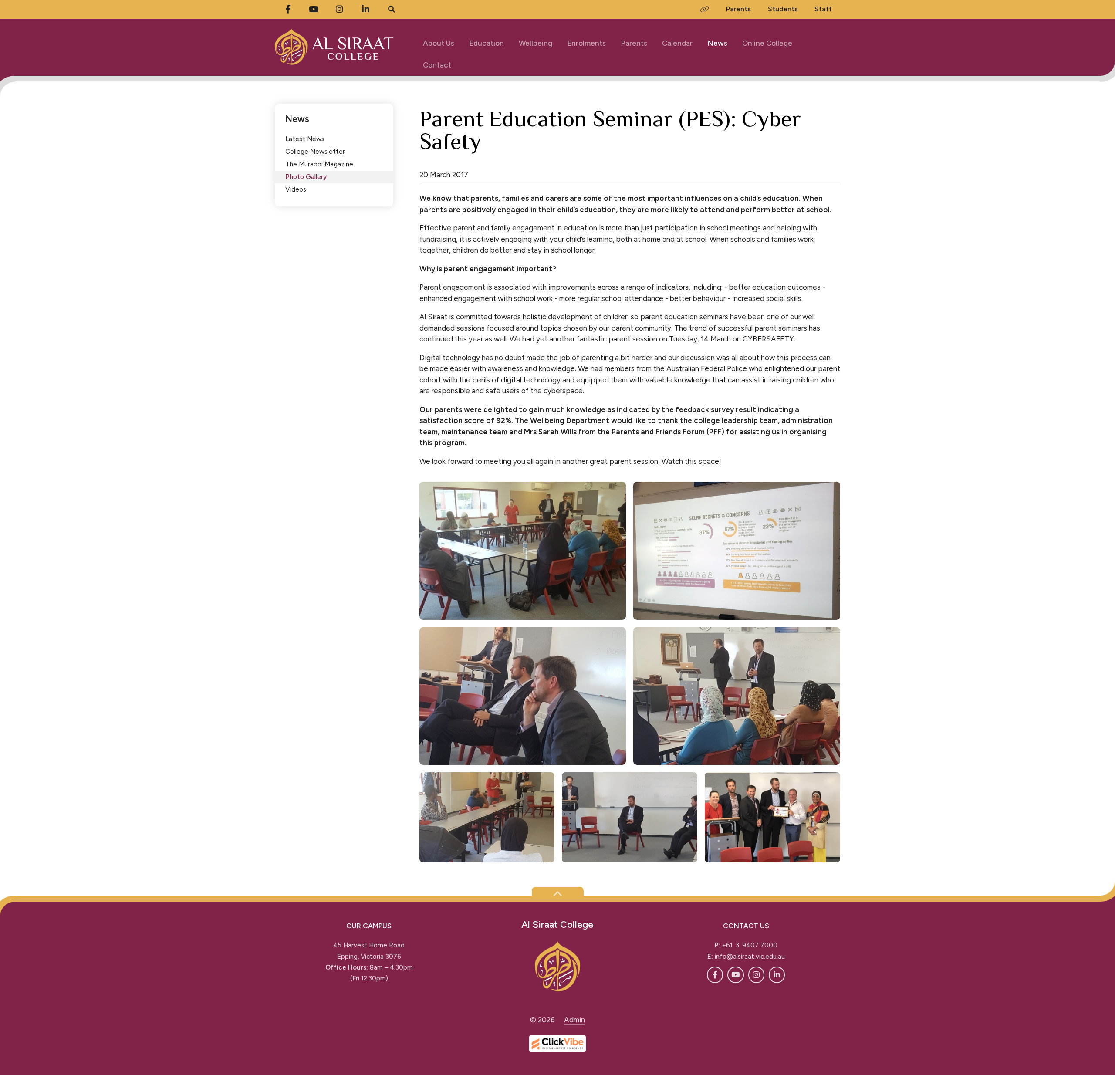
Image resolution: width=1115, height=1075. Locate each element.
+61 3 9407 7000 (749, 945)
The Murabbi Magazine (319, 164)
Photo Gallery (306, 176)
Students (783, 9)
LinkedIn (777, 975)
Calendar (677, 43)
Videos (295, 189)
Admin (574, 1019)
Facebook (715, 975)
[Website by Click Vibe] (557, 1043)
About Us (438, 43)
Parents (634, 43)
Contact (437, 65)
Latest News (304, 139)
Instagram (756, 975)
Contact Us (746, 926)
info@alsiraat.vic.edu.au (750, 956)
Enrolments (586, 43)
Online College (767, 43)
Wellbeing (535, 43)
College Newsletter (315, 151)
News (717, 43)
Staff (823, 9)
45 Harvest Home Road (369, 945)
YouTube (735, 975)
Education (486, 43)
